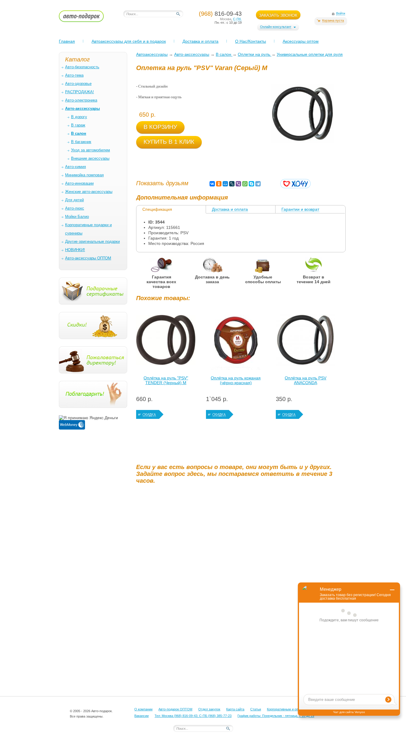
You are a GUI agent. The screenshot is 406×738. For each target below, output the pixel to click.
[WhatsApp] (245, 183)
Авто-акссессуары (191, 54)
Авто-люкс (74, 208)
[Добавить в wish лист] (295, 183)
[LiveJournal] (232, 183)
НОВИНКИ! (75, 250)
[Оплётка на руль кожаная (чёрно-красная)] (235, 341)
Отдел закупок (209, 709)
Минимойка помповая (84, 175)
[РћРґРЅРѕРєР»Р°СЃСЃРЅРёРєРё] (218, 183)
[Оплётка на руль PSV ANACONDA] (305, 341)
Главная (67, 41)
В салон (224, 54)
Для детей (74, 200)
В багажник (81, 142)
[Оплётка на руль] (166, 341)
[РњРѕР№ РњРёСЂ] (225, 183)
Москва (225, 19)
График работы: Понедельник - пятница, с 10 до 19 (275, 716)
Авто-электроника (81, 100)
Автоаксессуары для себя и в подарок (129, 41)
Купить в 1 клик (169, 141)
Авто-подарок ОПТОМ (175, 709)
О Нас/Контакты (250, 41)
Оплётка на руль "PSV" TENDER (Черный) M (166, 380)
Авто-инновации (79, 183)
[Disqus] (241, 562)
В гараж (78, 125)
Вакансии (141, 716)
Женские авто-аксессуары (88, 191)
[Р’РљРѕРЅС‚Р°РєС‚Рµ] (212, 183)
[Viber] (238, 183)
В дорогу (79, 117)
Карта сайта (235, 709)
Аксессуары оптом (301, 41)
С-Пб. (237, 19)
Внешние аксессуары (90, 158)
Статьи (255, 709)
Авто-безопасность (82, 67)
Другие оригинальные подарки (92, 241)
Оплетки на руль (254, 54)
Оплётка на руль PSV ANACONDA (305, 380)
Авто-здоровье (78, 83)
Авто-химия (75, 166)
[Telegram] (258, 183)
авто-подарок (87, 18)
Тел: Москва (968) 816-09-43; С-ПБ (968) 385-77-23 (193, 716)
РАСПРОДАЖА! (79, 92)
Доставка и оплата (200, 41)
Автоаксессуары (152, 54)
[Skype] (251, 183)
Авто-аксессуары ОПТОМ (88, 258)
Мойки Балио (77, 216)
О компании (143, 709)
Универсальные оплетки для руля (310, 54)
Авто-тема (74, 75)
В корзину (160, 126)
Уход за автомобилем (90, 150)
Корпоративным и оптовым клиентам (295, 709)
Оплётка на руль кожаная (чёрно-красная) (236, 380)
